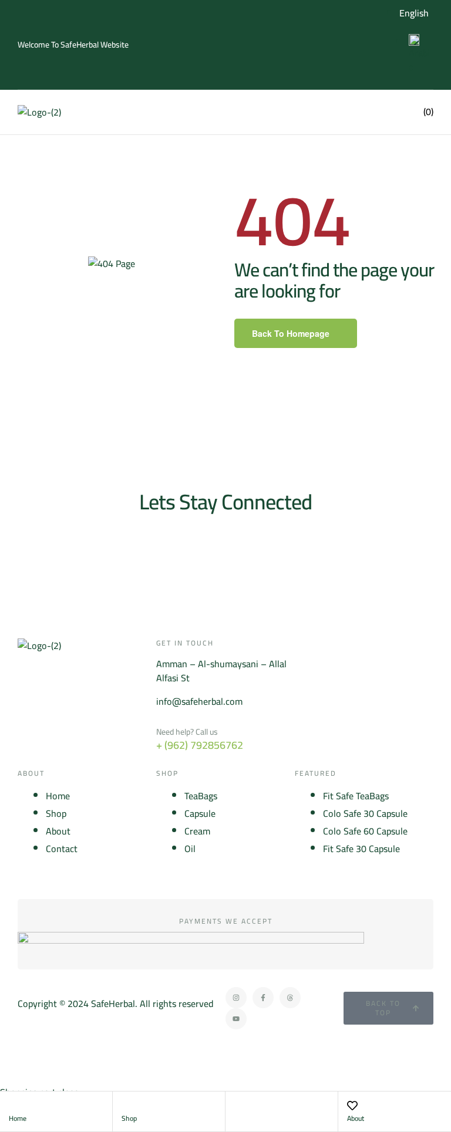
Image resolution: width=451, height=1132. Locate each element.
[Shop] (127, 1105)
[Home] (14, 1105)
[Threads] (290, 997)
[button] (353, 112)
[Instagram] (236, 997)
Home (17, 1118)
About (355, 1118)
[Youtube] (236, 1018)
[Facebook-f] (263, 997)
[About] (352, 1105)
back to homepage (290, 333)
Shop (129, 1118)
